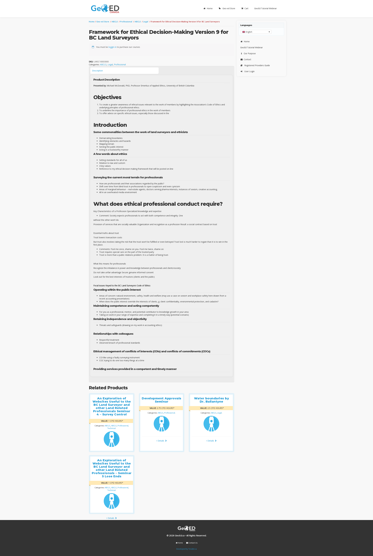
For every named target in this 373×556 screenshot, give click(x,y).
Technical (111, 428)
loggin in (112, 47)
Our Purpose (250, 53)
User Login (249, 71)
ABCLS (115, 21)
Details (161, 440)
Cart (246, 8)
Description (97, 70)
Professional (126, 21)
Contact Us (192, 543)
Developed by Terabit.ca (186, 549)
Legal (146, 21)
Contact (247, 59)
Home (210, 8)
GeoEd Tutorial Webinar (265, 8)
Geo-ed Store (228, 8)
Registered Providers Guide (257, 65)
